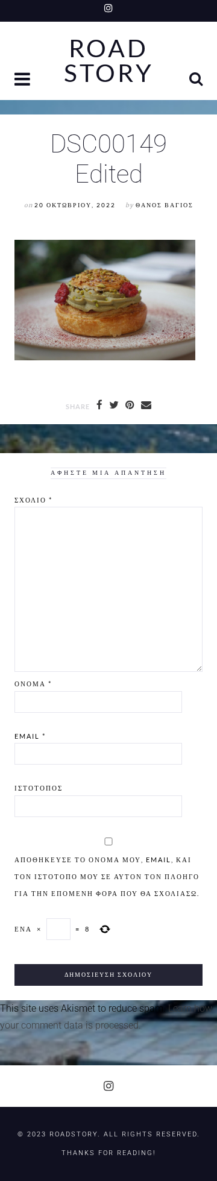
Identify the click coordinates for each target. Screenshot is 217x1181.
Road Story (109, 61)
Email (30, 736)
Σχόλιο (33, 500)
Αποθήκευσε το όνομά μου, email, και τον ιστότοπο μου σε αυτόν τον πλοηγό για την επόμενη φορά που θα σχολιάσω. (107, 876)
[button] (23, 80)
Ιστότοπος (38, 788)
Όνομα (33, 684)
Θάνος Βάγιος (164, 205)
